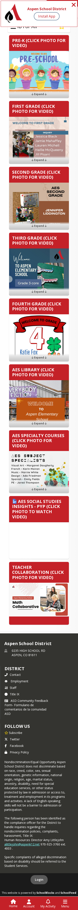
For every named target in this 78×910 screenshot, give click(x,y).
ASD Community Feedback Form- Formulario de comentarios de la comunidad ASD (26, 707)
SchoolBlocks (45, 892)
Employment (19, 681)
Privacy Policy (19, 752)
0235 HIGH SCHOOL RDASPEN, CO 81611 (28, 653)
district (14, 669)
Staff (13, 688)
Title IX (14, 694)
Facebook (17, 746)
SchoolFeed (68, 892)
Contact (15, 675)
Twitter (15, 739)
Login (39, 880)
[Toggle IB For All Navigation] (13, 27)
